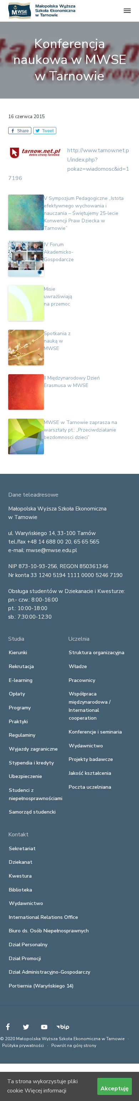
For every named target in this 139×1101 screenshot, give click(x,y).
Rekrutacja (21, 666)
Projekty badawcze (91, 759)
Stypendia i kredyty (31, 762)
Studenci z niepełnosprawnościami (35, 794)
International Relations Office (43, 917)
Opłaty (17, 693)
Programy (20, 707)
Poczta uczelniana (90, 787)
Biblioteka (20, 889)
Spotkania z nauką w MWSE (57, 341)
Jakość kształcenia (90, 773)
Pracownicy (82, 680)
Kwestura (20, 876)
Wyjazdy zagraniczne (33, 749)
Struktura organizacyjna (96, 652)
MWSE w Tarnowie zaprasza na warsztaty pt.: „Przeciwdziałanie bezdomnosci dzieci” (80, 430)
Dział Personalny (28, 944)
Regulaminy (22, 735)
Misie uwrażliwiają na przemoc (58, 296)
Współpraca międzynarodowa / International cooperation (89, 705)
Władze (78, 666)
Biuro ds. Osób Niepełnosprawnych (49, 930)
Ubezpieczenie (25, 776)
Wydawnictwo (86, 745)
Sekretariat (22, 848)
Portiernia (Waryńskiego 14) (41, 986)
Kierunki (18, 652)
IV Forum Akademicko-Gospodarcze (59, 252)
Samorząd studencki (32, 812)
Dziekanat (20, 862)
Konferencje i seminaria (95, 732)
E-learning (20, 680)
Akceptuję (115, 1088)
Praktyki (18, 721)
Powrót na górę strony (73, 1045)
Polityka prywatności (23, 1045)
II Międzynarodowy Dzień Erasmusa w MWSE (72, 382)
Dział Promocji (25, 958)
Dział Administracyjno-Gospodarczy (49, 972)
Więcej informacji (45, 1091)
